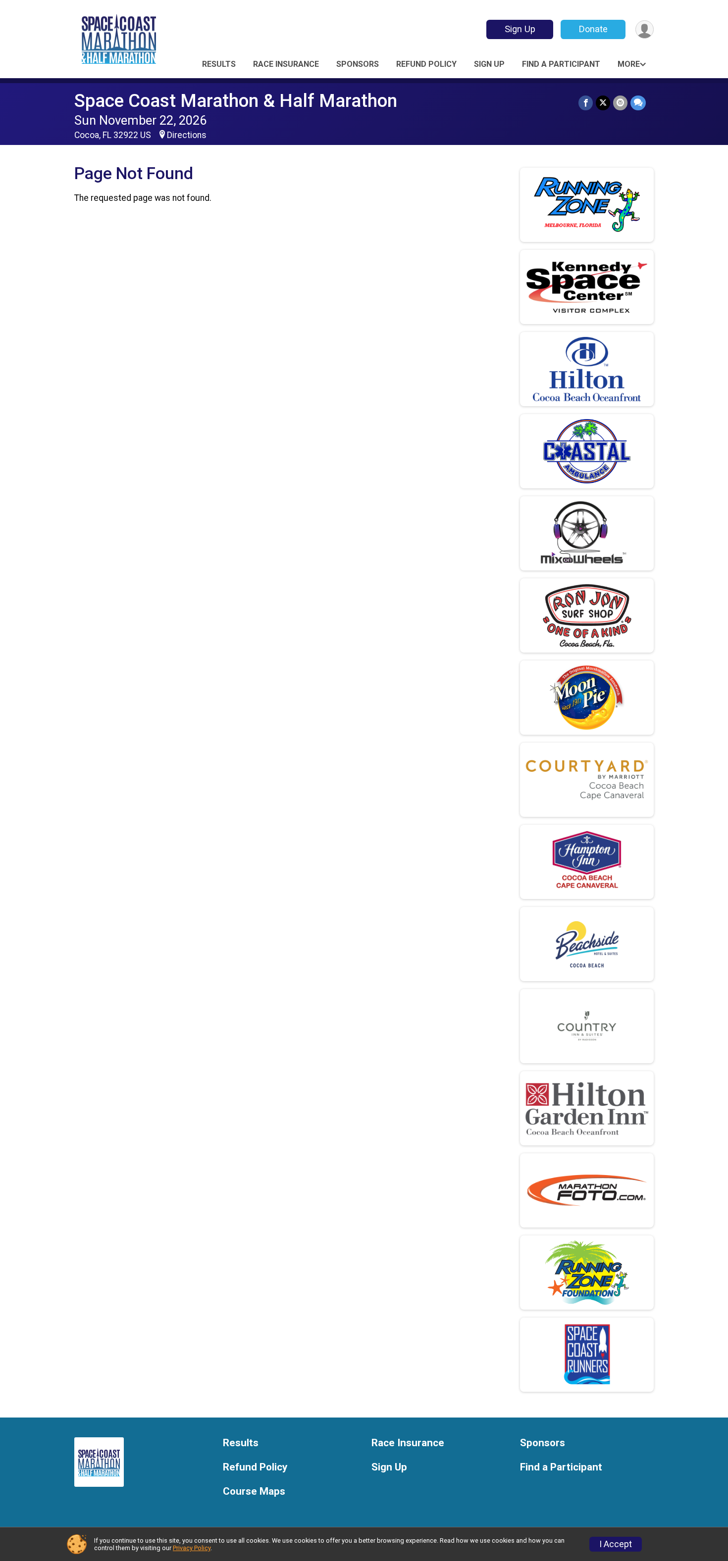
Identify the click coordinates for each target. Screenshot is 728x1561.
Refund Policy (426, 64)
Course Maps (254, 1491)
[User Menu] (644, 29)
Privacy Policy (191, 1548)
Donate (593, 29)
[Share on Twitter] (603, 102)
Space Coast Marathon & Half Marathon (235, 100)
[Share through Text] (638, 102)
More (629, 64)
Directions (187, 135)
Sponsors (357, 64)
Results (219, 64)
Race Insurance (286, 64)
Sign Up (520, 29)
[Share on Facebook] (585, 102)
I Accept (615, 1544)
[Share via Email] (620, 102)
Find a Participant (561, 64)
